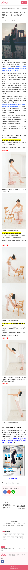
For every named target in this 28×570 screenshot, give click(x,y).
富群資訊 (16, 568)
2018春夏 (20, 548)
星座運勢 (6, 548)
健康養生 (5, 6)
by (11, 20)
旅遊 (2, 550)
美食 (24, 548)
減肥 (13, 548)
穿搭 (10, 548)
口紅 (16, 548)
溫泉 (2, 548)
